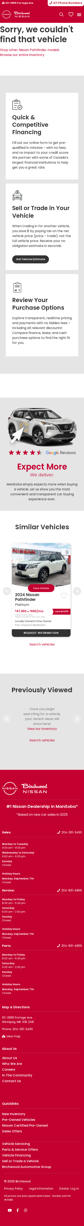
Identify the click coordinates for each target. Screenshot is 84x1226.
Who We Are (12, 1064)
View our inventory (42, 728)
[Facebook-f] (17, 1210)
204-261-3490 (72, 832)
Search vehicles (42, 644)
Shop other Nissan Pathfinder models (29, 50)
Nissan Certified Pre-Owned (25, 1126)
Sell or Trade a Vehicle (20, 1161)
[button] (79, 14)
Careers (8, 1070)
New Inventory (13, 1114)
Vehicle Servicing (16, 1144)
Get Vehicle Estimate (30, 259)
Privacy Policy (13, 1189)
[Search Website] (61, 14)
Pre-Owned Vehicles (18, 1120)
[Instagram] (25, 1210)
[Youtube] (9, 1210)
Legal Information (41, 1189)
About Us (9, 1049)
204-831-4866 (71, 890)
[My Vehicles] (71, 14)
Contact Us (11, 1081)
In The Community (17, 1075)
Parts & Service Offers (20, 1150)
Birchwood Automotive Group (26, 1167)
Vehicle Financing (16, 1155)
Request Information (41, 633)
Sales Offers (12, 1131)
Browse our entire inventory (22, 54)
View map (13, 1036)
